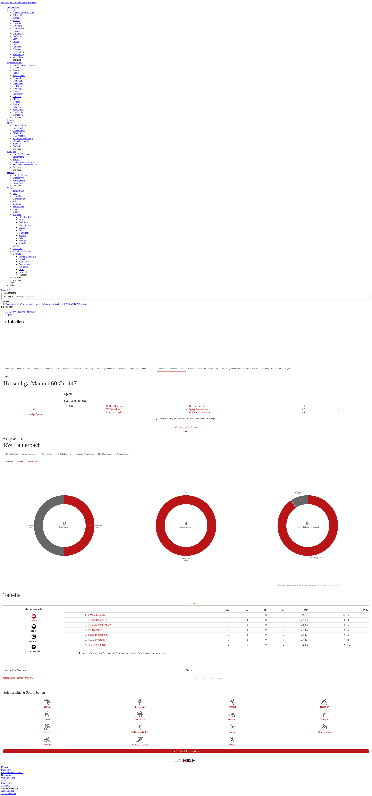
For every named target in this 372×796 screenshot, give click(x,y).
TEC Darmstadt (197, 406)
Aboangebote (19, 180)
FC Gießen (18, 133)
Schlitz (16, 104)
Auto (21, 219)
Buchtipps (23, 222)
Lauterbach (18, 94)
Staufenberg (18, 54)
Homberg (17, 88)
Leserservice (18, 178)
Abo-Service (55, 304)
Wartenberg (18, 115)
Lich (15, 39)
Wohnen (22, 240)
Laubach (17, 36)
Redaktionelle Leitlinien (12, 772)
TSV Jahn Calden (115, 412)
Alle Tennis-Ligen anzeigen (187, 751)
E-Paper (45, 304)
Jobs (3, 304)
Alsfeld (16, 67)
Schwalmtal (18, 109)
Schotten (17, 107)
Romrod (16, 101)
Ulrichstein (18, 112)
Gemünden (18, 78)
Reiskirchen (18, 52)
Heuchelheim (19, 28)
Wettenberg (18, 57)
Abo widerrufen (8, 793)
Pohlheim (17, 46)
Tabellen (17, 143)
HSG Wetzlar (19, 136)
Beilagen (17, 167)
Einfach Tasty (25, 225)
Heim (20, 461)
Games (22, 227)
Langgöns (17, 33)
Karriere (22, 235)
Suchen (5, 301)
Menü (4, 290)
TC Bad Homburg (115, 406)
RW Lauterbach (11, 454)
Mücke (16, 99)
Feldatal (16, 73)
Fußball (16, 146)
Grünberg (17, 25)
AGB (21, 269)
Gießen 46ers (19, 130)
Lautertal (17, 96)
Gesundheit (24, 233)
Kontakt (22, 259)
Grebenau (17, 81)
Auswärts (32, 461)
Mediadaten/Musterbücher (25, 164)
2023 (219, 679)
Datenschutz (24, 264)
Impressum (24, 261)
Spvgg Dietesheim (199, 409)
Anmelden (16, 304)
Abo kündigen (7, 791)
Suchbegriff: (9, 296)
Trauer (16, 159)
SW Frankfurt (113, 409)
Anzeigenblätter (28, 304)
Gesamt (9, 461)
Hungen (16, 31)
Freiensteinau (19, 75)
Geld (21, 230)
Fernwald (17, 23)
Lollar (15, 44)
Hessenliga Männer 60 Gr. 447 (19, 678)
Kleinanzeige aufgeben (23, 162)
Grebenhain (18, 83)
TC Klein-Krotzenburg (200, 412)
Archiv (38, 304)
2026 (195, 679)
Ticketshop (83, 304)
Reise (21, 238)
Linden (16, 41)
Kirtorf (16, 91)
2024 (211, 679)
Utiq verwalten (8, 777)
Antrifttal (17, 70)
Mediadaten (6, 783)
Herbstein (17, 86)
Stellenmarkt (18, 157)
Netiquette (23, 267)
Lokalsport (18, 128)
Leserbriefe (18, 183)
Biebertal (17, 18)
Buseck (16, 20)
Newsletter (23, 272)
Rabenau (17, 49)
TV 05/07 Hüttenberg (23, 138)
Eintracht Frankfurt (21, 141)
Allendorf (17, 15)
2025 (203, 679)
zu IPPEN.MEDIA (69, 304)
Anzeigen (5, 785)
